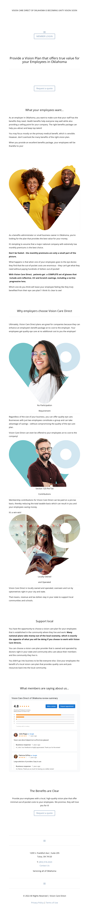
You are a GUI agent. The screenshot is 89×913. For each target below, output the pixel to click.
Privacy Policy (37, 902)
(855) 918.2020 (45, 862)
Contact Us (44, 865)
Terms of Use (52, 902)
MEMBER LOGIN (44, 36)
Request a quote (44, 88)
